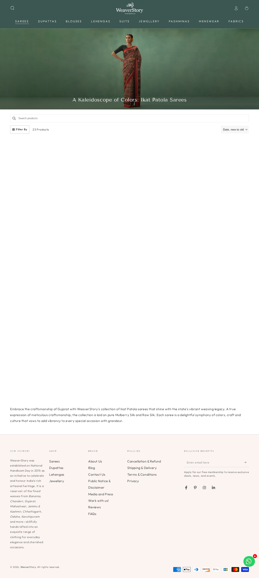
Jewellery (56, 481)
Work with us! (98, 501)
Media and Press (100, 494)
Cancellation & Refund (144, 461)
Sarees (54, 461)
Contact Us (96, 474)
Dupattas (56, 468)
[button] (12, 8)
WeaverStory (28, 566)
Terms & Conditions (142, 474)
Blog (91, 468)
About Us (95, 461)
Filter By (21, 129)
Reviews (94, 507)
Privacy (133, 481)
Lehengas (56, 474)
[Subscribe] (246, 462)
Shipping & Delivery (142, 468)
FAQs (92, 514)
